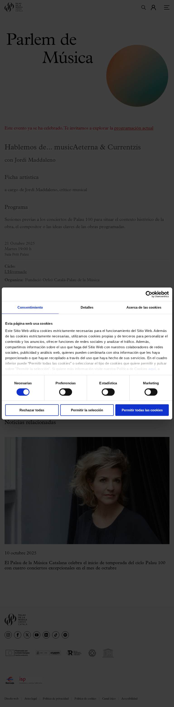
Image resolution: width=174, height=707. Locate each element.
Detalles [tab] (87, 307)
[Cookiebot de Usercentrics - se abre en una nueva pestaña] (149, 294)
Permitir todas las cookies (142, 410)
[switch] (65, 392)
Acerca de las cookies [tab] (143, 307)
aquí (152, 369)
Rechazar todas (31, 410)
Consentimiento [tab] (30, 307)
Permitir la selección (87, 410)
